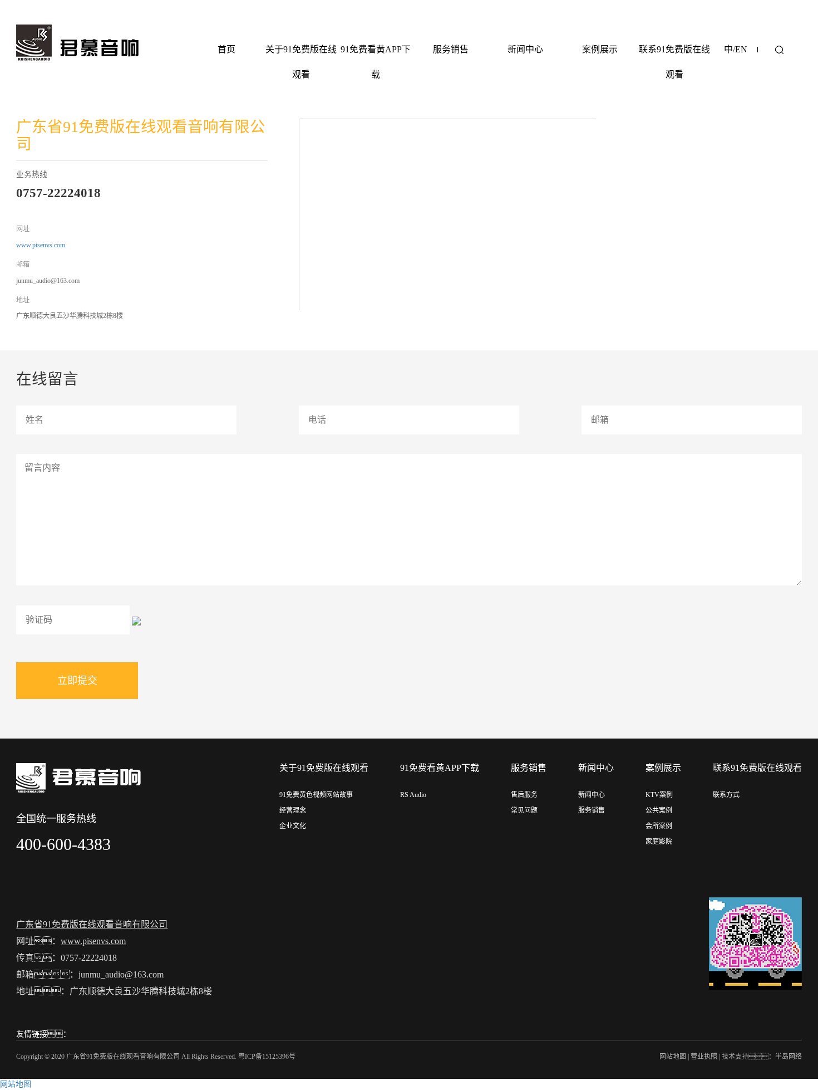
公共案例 (658, 810)
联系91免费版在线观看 (674, 62)
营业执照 (704, 1056)
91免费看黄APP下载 (376, 62)
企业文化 (292, 826)
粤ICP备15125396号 (266, 1056)
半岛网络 (788, 1056)
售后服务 (524, 795)
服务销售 (451, 49)
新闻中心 (525, 49)
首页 (226, 49)
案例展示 (600, 49)
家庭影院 (658, 841)
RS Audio (413, 795)
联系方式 (726, 795)
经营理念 (292, 810)
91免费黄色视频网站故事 (316, 795)
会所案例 (658, 826)
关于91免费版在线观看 (301, 62)
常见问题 (524, 810)
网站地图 (672, 1056)
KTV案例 (659, 795)
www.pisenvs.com (40, 245)
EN (741, 49)
